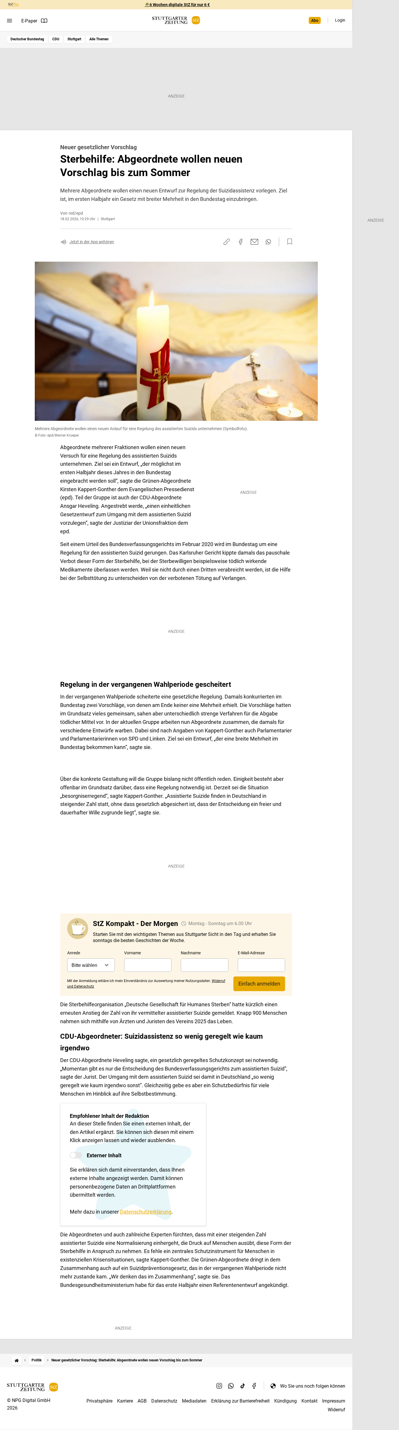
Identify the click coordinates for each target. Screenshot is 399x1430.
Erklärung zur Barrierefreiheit (240, 1401)
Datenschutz (164, 1401)
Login (340, 20)
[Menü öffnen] (9, 21)
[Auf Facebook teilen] (241, 242)
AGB (142, 1401)
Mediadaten (194, 1401)
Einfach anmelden (259, 984)
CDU (55, 39)
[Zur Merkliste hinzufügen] (288, 242)
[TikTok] (242, 1386)
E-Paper (29, 21)
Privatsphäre (99, 1401)
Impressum (333, 1401)
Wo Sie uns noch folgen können (312, 1386)
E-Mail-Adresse (251, 953)
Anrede (73, 953)
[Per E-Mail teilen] (254, 242)
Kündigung (285, 1401)
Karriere (125, 1401)
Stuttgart (74, 39)
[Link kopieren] (227, 242)
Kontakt (309, 1401)
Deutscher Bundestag (27, 39)
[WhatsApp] (231, 1386)
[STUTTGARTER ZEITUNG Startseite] (176, 20)
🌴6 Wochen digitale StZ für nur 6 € (177, 4)
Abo (314, 20)
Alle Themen (99, 39)
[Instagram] (219, 1386)
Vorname (132, 953)
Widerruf (336, 1409)
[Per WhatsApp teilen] (268, 242)
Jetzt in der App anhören (92, 241)
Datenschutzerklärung (145, 1212)
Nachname (191, 953)
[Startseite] (17, 1360)
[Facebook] (254, 1386)
